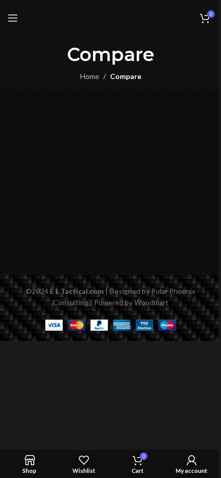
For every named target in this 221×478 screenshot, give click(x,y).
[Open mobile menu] (13, 18)
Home (89, 76)
